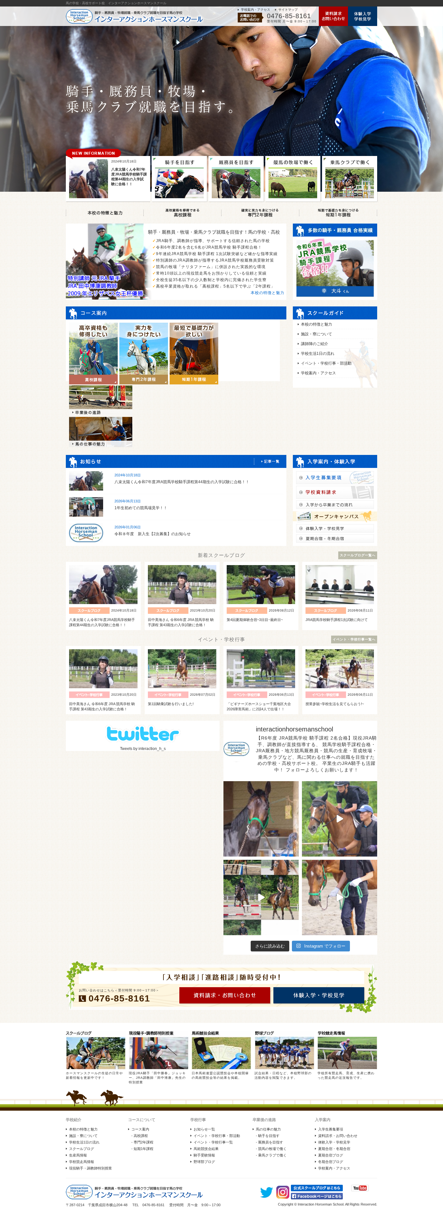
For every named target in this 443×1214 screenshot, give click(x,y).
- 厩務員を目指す (269, 1142)
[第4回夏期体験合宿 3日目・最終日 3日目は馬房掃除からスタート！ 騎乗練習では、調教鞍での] (339, 819)
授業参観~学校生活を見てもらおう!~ (334, 704)
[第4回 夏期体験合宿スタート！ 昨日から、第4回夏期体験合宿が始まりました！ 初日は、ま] (339, 897)
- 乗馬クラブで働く (271, 1155)
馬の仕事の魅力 (268, 1129)
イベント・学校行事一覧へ (354, 639)
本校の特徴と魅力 (267, 293)
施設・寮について (316, 334)
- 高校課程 (139, 1136)
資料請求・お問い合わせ (337, 1136)
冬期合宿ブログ (330, 1162)
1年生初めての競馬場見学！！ (140, 508)
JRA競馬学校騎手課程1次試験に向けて (336, 620)
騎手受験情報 (204, 1155)
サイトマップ (288, 9)
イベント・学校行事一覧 (213, 1142)
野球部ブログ (204, 1162)
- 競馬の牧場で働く (271, 1149)
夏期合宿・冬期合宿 (334, 1149)
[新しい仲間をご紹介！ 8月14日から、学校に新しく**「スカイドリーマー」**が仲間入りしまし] (261, 819)
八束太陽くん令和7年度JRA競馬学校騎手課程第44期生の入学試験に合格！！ (181, 482)
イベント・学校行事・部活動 (326, 363)
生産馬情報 (78, 1155)
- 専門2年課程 (142, 1142)
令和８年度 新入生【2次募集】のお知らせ (152, 534)
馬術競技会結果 (206, 1149)
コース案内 (140, 1129)
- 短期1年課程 (142, 1149)
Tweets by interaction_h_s (143, 748)
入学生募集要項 (330, 1129)
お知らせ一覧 (204, 1129)
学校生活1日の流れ (317, 353)
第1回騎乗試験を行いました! (171, 704)
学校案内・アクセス (255, 9)
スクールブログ (81, 1149)
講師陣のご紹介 (314, 344)
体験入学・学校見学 (334, 1142)
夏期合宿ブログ (330, 1155)
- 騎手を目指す (268, 1136)
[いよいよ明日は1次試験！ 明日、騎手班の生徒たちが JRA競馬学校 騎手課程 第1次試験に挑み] (261, 897)
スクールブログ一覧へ (358, 555)
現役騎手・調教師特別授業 (90, 1168)
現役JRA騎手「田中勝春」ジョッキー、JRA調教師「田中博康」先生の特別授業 (157, 1077)
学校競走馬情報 (81, 1162)
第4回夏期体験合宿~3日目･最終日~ (255, 620)
